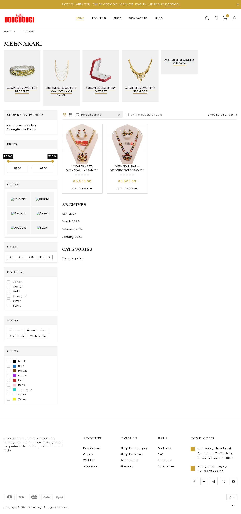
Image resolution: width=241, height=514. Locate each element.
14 (41, 257)
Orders (88, 454)
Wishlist (89, 460)
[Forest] (42, 213)
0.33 (31, 257)
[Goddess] (18, 227)
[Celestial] (18, 199)
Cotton (18, 286)
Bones (17, 282)
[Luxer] (42, 227)
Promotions (129, 460)
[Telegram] (214, 481)
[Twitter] (223, 481)
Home (7, 31)
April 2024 (69, 214)
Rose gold (20, 296)
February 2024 (72, 229)
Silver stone (17, 336)
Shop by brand (131, 454)
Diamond (15, 330)
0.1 (11, 257)
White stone (38, 336)
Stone (17, 305)
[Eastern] (18, 213)
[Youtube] (233, 481)
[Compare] (98, 146)
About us (164, 460)
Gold (16, 291)
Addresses (91, 466)
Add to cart (80, 188)
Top (232, 505)
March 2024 (70, 221)
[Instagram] (204, 481)
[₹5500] (8, 161)
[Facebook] (194, 481)
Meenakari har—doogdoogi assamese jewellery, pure (127, 170)
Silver (17, 301)
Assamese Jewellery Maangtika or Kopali (22, 127)
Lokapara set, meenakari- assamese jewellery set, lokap (82, 170)
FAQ (161, 454)
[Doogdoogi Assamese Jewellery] (19, 18)
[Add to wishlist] (98, 130)
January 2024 (72, 237)
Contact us (166, 466)
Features (164, 448)
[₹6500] (52, 161)
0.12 (20, 257)
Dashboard (91, 448)
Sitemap (126, 466)
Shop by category (134, 448)
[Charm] (42, 199)
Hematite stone (37, 330)
